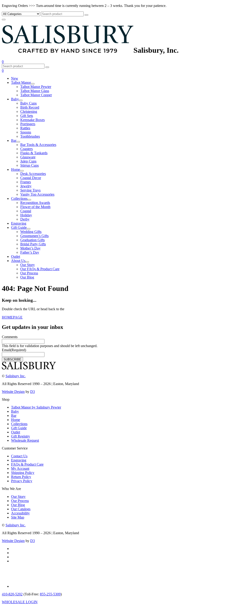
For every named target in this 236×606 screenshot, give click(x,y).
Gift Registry (20, 436)
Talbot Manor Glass (34, 91)
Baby (15, 99)
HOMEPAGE (12, 317)
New (14, 78)
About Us (18, 261)
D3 (32, 392)
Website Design (13, 392)
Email (14, 350)
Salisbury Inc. (16, 376)
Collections (19, 198)
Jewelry (26, 186)
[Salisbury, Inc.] (67, 50)
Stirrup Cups (29, 165)
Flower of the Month (35, 207)
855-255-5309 (50, 594)
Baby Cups (28, 103)
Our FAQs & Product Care (39, 269)
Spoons (25, 132)
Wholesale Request (25, 440)
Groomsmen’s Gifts (34, 236)
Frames (25, 182)
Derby (25, 219)
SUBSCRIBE (12, 359)
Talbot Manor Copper (36, 95)
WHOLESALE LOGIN (20, 602)
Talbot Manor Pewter (35, 87)
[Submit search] (86, 15)
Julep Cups (28, 161)
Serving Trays (30, 190)
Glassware (27, 157)
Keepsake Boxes (32, 120)
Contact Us (19, 456)
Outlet (15, 256)
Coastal (25, 211)
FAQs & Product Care (27, 464)
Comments (10, 337)
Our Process (29, 273)
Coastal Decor (30, 178)
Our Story (27, 265)
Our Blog (27, 277)
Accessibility (20, 513)
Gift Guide (19, 227)
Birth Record (29, 107)
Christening (28, 111)
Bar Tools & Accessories (38, 145)
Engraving (18, 223)
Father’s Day (29, 252)
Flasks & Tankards (33, 153)
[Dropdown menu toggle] (33, 83)
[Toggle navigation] (4, 19)
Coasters (26, 149)
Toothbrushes (30, 136)
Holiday (26, 215)
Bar (13, 140)
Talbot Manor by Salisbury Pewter (36, 407)
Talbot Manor (21, 82)
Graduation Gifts (32, 240)
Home (15, 169)
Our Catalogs (20, 509)
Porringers (27, 124)
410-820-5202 (12, 594)
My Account (20, 468)
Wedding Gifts (30, 232)
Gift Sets (26, 116)
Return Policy (21, 477)
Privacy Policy (21, 481)
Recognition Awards (35, 203)
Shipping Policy (22, 473)
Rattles (25, 128)
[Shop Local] (23, 586)
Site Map (17, 517)
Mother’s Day (30, 248)
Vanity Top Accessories (37, 194)
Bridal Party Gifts (33, 244)
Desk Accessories (33, 174)
